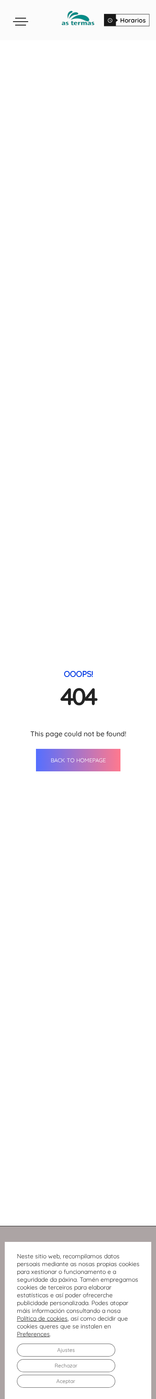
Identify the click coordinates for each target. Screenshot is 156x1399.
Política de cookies (42, 1318)
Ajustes (66, 1350)
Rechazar (66, 1365)
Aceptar (65, 1381)
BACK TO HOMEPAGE (78, 760)
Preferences (33, 1334)
